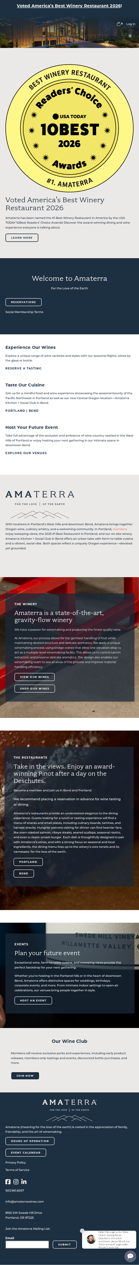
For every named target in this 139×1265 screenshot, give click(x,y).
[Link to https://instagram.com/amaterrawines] (15, 1182)
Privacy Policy (15, 1162)
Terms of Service (17, 1170)
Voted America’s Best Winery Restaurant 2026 (69, 5)
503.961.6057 (14, 1190)
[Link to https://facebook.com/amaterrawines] (7, 1182)
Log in (130, 24)
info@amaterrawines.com (24, 1201)
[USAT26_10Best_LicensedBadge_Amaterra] (69, 65)
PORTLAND (15, 410)
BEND (34, 410)
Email (9, 1238)
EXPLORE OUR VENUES (26, 453)
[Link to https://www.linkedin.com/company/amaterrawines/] (23, 1182)
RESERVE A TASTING (23, 368)
